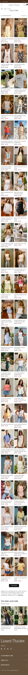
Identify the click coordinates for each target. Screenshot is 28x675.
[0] (26, 5)
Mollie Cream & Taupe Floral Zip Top (7, 527)
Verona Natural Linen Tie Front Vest (7, 65)
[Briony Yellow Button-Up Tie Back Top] (20, 515)
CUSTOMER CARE (7, 655)
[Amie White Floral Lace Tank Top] (7, 541)
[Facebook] (2, 649)
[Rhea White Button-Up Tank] (7, 181)
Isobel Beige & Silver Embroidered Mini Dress (20, 628)
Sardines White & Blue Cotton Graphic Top (20, 91)
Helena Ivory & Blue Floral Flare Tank (6, 502)
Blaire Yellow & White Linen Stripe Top (7, 476)
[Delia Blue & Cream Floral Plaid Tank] (7, 155)
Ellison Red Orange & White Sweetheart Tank (7, 142)
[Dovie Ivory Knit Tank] (20, 232)
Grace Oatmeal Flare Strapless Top (20, 116)
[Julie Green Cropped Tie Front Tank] (20, 27)
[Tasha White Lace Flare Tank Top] (7, 104)
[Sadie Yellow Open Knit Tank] (20, 566)
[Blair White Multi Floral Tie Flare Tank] (20, 387)
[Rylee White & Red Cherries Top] (7, 566)
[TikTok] (11, 648)
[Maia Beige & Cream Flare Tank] (20, 336)
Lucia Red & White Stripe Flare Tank (6, 374)
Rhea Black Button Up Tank (20, 219)
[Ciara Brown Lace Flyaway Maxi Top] (7, 615)
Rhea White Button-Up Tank (7, 193)
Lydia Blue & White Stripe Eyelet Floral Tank (6, 322)
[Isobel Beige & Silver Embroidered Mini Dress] (20, 615)
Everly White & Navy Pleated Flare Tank (19, 321)
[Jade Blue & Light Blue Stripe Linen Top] (7, 336)
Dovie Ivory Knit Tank (20, 243)
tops (6, 592)
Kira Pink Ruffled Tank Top (20, 295)
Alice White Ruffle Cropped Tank (19, 374)
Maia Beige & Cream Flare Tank (19, 348)
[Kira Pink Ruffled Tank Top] (20, 283)
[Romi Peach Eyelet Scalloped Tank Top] (20, 489)
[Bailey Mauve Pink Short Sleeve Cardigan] (20, 541)
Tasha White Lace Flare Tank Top (7, 116)
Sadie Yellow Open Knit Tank (20, 578)
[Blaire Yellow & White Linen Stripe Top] (7, 464)
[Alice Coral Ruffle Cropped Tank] (7, 387)
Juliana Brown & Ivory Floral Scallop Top (7, 244)
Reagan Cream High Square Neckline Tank (20, 450)
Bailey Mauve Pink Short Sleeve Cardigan (20, 553)
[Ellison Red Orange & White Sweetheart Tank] (7, 130)
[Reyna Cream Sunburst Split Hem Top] (20, 413)
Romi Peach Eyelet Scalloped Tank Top (19, 502)
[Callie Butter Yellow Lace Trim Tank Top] (20, 258)
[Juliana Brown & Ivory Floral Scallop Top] (7, 232)
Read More (20, 595)
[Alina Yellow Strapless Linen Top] (7, 27)
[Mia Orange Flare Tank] (7, 413)
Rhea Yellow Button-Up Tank (20, 167)
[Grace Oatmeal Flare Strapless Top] (20, 104)
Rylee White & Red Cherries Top (6, 578)
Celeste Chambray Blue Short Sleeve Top (7, 450)
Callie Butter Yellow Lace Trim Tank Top (20, 270)
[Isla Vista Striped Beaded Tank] (7, 78)
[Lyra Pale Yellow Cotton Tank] (7, 283)
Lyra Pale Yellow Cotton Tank (5, 295)
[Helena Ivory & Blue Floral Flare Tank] (7, 489)
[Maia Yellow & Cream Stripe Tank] (20, 130)
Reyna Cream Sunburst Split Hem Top (20, 425)
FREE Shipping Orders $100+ (15, 1)
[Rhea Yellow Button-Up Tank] (20, 155)
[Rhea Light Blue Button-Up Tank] (20, 181)
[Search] (24, 5)
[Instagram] (5, 649)
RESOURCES (5, 665)
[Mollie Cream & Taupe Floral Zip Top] (7, 515)
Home (2, 8)
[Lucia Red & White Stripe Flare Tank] (7, 361)
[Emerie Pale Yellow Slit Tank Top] (7, 258)
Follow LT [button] (3, 645)
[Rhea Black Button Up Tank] (20, 206)
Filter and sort (7, 15)
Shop (5, 8)
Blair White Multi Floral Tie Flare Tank (20, 399)
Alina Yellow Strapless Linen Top (7, 39)
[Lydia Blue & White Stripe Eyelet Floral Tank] (7, 309)
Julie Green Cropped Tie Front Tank (20, 39)
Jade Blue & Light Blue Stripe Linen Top (7, 348)
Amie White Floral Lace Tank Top (7, 553)
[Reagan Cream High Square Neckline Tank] (20, 438)
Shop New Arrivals (5, 603)
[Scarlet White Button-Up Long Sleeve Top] (7, 206)
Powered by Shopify (14, 670)
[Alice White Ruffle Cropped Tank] (20, 361)
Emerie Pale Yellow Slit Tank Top (7, 270)
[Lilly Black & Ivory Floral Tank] (20, 53)
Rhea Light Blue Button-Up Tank (18, 193)
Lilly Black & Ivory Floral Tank (19, 65)
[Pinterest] (8, 648)
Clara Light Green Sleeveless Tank (19, 476)
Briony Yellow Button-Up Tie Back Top (20, 527)
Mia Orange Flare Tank (7, 424)
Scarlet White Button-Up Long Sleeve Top (7, 219)
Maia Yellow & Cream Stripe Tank (20, 142)
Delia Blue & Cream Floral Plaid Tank (6, 167)
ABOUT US (4, 660)
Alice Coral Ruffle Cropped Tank (6, 399)
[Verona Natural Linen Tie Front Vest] (7, 53)
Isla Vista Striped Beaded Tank (5, 91)
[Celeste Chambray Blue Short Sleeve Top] (7, 438)
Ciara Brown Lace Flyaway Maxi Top (6, 628)
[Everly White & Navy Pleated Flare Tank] (20, 309)
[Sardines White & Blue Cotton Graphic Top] (20, 78)
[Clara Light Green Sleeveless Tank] (20, 464)
